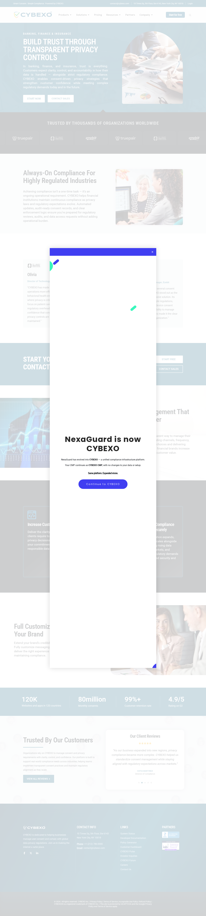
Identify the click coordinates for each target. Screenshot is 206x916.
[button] (152, 252)
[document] (103, 458)
